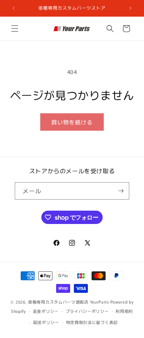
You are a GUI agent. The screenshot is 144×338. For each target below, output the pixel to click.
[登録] (121, 191)
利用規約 (124, 311)
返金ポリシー (46, 311)
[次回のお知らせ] (130, 8)
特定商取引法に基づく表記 (92, 322)
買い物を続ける (72, 122)
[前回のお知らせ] (14, 8)
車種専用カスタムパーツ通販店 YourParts (68, 302)
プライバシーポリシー (87, 311)
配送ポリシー (46, 322)
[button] (15, 28)
